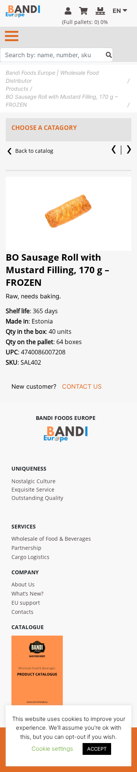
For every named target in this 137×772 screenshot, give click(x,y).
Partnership (26, 547)
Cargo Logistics (30, 557)
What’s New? (27, 593)
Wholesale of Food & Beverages (51, 538)
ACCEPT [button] (97, 749)
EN (117, 10)
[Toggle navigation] (11, 36)
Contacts (22, 611)
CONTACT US (82, 386)
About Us (23, 584)
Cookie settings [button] (52, 748)
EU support (25, 602)
